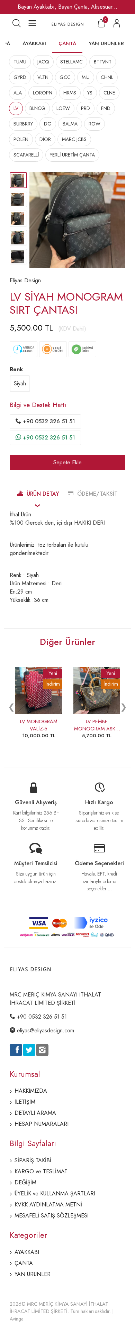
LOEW (63, 108)
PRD (85, 108)
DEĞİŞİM (25, 1182)
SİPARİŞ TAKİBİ (33, 1160)
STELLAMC (71, 61)
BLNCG (37, 108)
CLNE (109, 92)
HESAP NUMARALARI (42, 1124)
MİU (86, 77)
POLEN (21, 139)
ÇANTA (67, 43)
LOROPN (42, 92)
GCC (65, 77)
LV (16, 108)
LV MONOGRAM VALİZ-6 (38, 725)
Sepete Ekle (67, 462)
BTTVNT (102, 61)
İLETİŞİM (25, 1102)
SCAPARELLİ (26, 154)
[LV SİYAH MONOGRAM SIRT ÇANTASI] (77, 220)
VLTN (42, 77)
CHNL (107, 77)
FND (105, 108)
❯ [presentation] (123, 707)
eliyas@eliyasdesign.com (45, 1030)
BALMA (70, 123)
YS (89, 92)
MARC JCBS (74, 139)
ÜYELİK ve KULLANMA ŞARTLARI (55, 1193)
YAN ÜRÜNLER (106, 43)
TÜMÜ (20, 61)
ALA (18, 92)
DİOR (45, 139)
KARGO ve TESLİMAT (41, 1171)
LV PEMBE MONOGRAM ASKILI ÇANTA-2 (96, 728)
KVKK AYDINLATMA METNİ (48, 1204)
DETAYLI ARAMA (35, 1113)
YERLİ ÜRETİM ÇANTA (72, 154)
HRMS (69, 92)
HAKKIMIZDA (31, 1091)
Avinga (17, 1318)
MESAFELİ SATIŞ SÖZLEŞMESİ (52, 1216)
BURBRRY (23, 123)
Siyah (20, 383)
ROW (94, 123)
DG (48, 123)
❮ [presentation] (11, 707)
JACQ (43, 61)
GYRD (20, 77)
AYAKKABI (34, 43)
